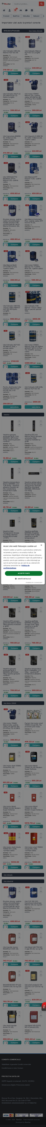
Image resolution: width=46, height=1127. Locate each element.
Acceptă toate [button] (24, 573)
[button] (23, 578)
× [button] (41, 545)
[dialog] (23, 563)
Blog (44, 1006)
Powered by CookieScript (34, 582)
